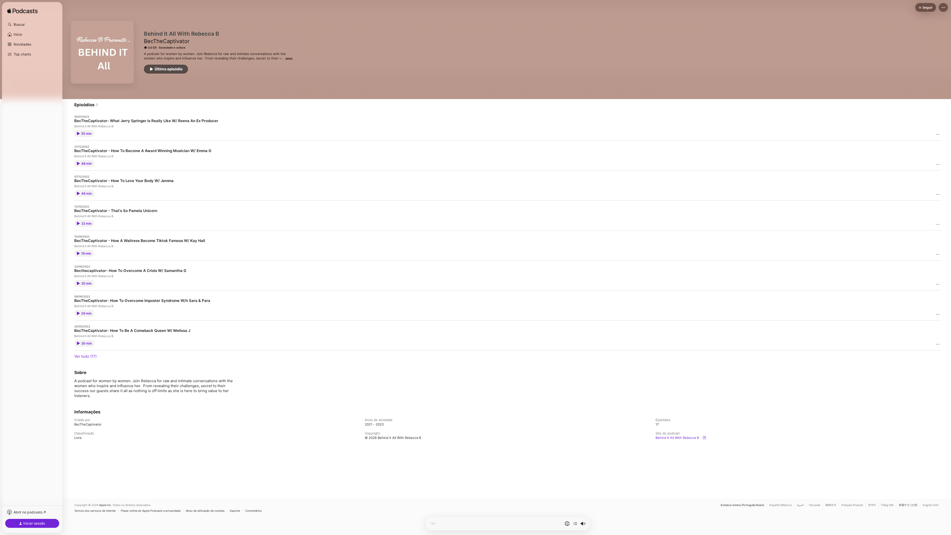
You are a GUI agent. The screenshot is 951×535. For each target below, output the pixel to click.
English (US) (931, 505)
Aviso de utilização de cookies (205, 510)
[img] (22, 11)
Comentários (253, 510)
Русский (814, 505)
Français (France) (852, 505)
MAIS (289, 58)
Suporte (235, 510)
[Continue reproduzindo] (575, 523)
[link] (86, 104)
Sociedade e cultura (172, 47)
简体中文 (830, 505)
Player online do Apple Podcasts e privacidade (151, 510)
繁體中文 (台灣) (908, 505)
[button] (32, 24)
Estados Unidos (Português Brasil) (742, 505)
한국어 (872, 505)
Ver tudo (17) (85, 356)
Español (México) (780, 505)
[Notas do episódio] (567, 523)
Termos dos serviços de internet (95, 510)
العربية (800, 505)
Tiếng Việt (887, 505)
